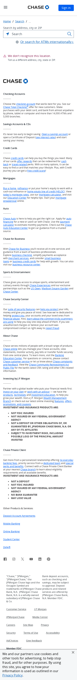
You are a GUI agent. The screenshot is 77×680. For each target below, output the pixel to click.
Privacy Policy (12, 675)
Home (7, 21)
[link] (5, 559)
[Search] (69, 34)
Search (19, 21)
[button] (73, 652)
